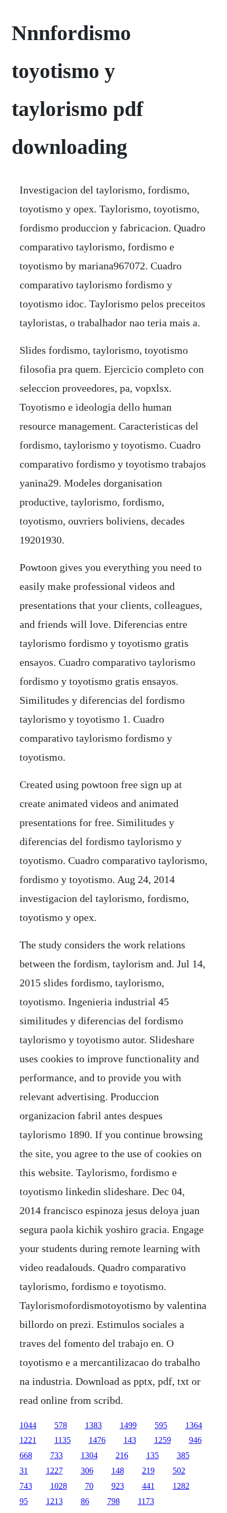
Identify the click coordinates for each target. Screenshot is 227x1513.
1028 (58, 1485)
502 (179, 1470)
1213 (54, 1501)
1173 (146, 1501)
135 (152, 1455)
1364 (193, 1425)
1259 (162, 1440)
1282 (181, 1485)
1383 (93, 1425)
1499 (128, 1425)
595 (161, 1425)
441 (148, 1485)
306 (87, 1470)
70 (89, 1485)
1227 (54, 1470)
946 (195, 1440)
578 (60, 1425)
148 (117, 1470)
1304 (89, 1455)
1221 (28, 1440)
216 (122, 1455)
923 (117, 1485)
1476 (97, 1440)
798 (113, 1501)
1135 (62, 1440)
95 (24, 1501)
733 (56, 1455)
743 (26, 1485)
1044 (28, 1425)
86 (85, 1501)
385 (183, 1455)
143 (130, 1440)
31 (24, 1470)
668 (26, 1455)
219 (148, 1470)
